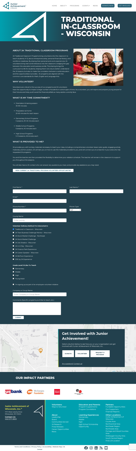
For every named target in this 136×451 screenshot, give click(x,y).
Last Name (74, 187)
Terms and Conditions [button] (22, 447)
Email (15, 197)
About (63, 6)
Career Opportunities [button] (60, 429)
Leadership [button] (56, 417)
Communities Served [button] (60, 422)
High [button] (81, 422)
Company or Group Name (23, 290)
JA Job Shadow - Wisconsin (25, 243)
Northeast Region (113, 426)
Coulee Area (110, 421)
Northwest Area (112, 429)
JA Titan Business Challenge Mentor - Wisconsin (33, 233)
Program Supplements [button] (88, 407)
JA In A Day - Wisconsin (24, 246)
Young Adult (19, 279)
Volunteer (82, 354)
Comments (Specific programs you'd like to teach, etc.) (33, 300)
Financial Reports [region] (112, 412)
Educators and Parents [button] (89, 405)
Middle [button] (81, 419)
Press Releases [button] (57, 427)
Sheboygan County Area (115, 436)
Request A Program (100, 354)
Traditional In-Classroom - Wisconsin (28, 229)
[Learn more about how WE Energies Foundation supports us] (35, 391)
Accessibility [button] (47, 447)
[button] (66, 6)
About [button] (54, 415)
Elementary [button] (83, 417)
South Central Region (114, 438)
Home (54, 6)
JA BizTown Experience (24, 256)
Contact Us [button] (10, 417)
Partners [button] (110, 405)
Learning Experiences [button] (89, 415)
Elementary (19, 269)
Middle (17, 272)
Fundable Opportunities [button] (115, 407)
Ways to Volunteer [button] (59, 407)
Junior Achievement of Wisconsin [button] (115, 418)
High (17, 275)
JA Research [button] (57, 424)
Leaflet (113, 371)
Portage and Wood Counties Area (117, 432)
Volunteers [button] (57, 405)
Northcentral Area (113, 424)
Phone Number (19, 207)
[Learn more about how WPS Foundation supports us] (78, 391)
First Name (17, 187)
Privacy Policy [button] (36, 447)
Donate (68, 354)
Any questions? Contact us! (72, 364)
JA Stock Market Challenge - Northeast (30, 236)
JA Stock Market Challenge (25, 239)
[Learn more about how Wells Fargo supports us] (57, 391)
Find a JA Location (113, 441)
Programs (74, 6)
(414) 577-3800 (11, 419)
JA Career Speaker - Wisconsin (26, 253)
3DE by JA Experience (23, 259)
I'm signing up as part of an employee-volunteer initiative (36, 284)
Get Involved (125, 6)
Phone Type (74, 207)
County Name (18, 216)
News (95, 6)
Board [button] (54, 419)
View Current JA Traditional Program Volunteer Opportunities (44, 170)
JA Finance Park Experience (26, 249)
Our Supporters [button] (112, 409)
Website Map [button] (57, 447)
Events (85, 6)
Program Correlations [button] (87, 409)
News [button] (54, 432)
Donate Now (107, 6)
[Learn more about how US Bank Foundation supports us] (13, 391)
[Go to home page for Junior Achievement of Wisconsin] (15, 6)
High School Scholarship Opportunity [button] (88, 425)
